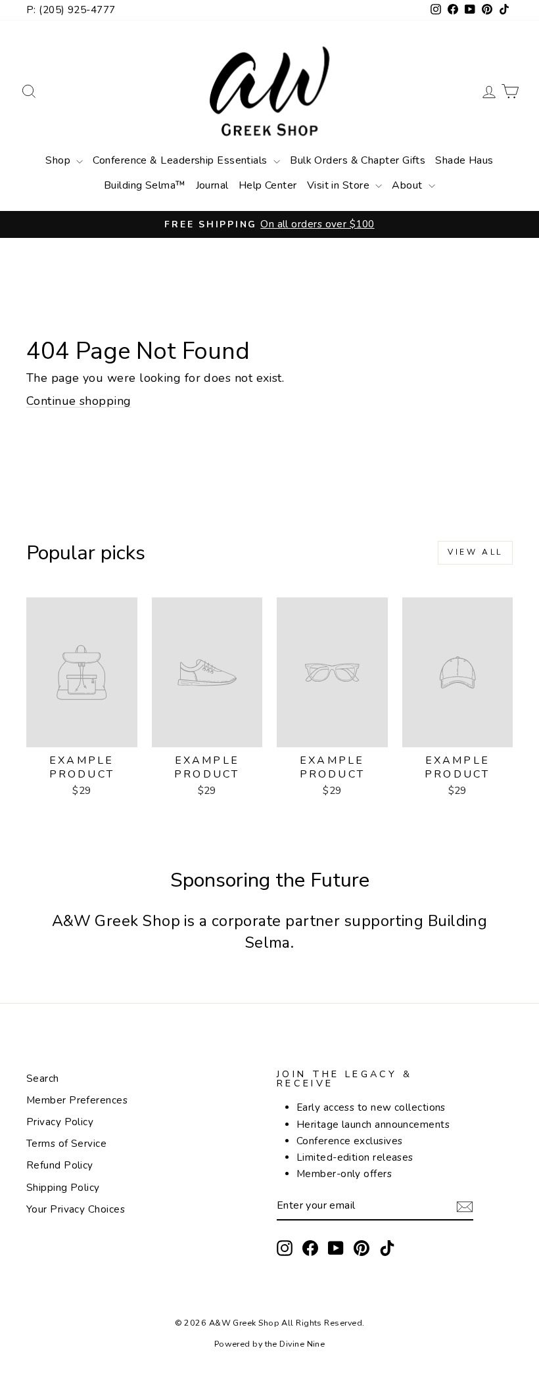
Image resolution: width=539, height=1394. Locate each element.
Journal (212, 185)
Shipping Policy (63, 1187)
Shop (59, 160)
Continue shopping (78, 401)
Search (42, 1078)
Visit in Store (340, 185)
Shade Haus (464, 160)
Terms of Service (66, 1143)
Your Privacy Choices (75, 1209)
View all (475, 552)
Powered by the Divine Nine (269, 1343)
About (408, 185)
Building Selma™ (145, 185)
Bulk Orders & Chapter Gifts (357, 160)
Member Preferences (77, 1100)
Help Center (268, 185)
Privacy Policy (59, 1121)
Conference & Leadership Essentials (181, 160)
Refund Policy (59, 1165)
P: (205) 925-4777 (71, 9)
